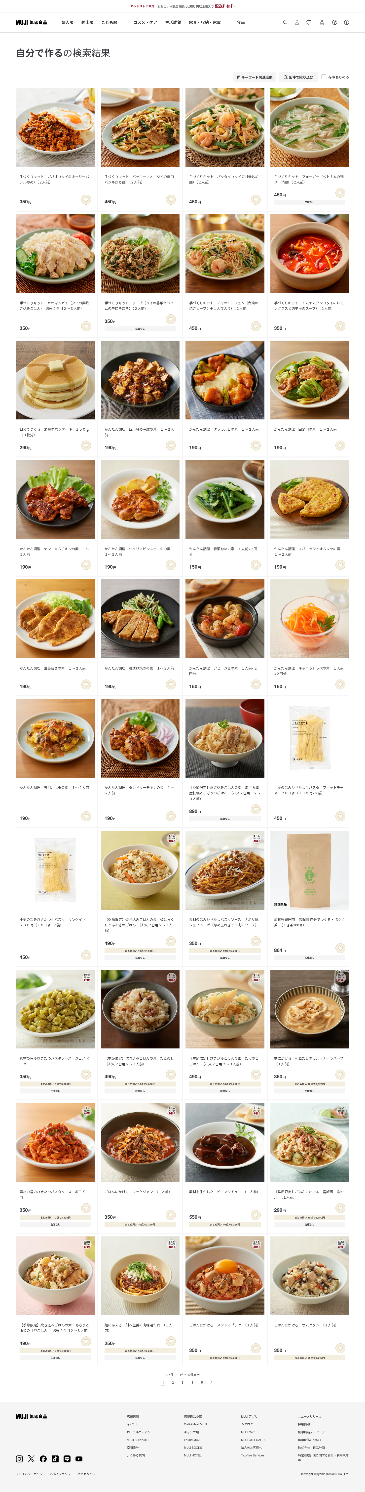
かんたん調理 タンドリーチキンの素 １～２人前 (139, 790)
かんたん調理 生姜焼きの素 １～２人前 (53, 668)
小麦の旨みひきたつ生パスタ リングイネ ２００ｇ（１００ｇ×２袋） (54, 922)
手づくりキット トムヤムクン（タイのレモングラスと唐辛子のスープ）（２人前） (309, 305)
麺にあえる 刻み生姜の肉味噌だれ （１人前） (138, 1327)
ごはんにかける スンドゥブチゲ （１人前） (224, 1324)
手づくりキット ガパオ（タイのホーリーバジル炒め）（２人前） (54, 179)
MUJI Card (248, 1432)
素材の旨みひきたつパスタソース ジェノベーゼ (54, 1061)
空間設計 (133, 1447)
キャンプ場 (191, 1432)
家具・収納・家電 (205, 22)
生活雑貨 (173, 22)
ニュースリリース (309, 1416)
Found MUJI (192, 1440)
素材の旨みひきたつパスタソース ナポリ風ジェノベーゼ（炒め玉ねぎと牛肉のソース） (223, 922)
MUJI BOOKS (193, 1447)
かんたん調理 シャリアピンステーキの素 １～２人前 (139, 551)
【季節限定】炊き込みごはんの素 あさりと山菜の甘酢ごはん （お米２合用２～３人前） (55, 1327)
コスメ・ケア (145, 22)
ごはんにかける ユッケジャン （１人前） (138, 1191)
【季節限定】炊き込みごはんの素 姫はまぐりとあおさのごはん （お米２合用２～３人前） (139, 925)
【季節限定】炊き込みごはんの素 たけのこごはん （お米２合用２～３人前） (224, 1061)
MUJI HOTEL (193, 1455)
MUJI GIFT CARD (253, 1440)
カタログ (247, 1424)
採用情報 (304, 1424)
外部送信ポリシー (61, 1474)
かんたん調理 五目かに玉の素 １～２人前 (54, 787)
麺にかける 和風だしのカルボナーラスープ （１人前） (310, 1061)
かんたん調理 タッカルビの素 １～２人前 (224, 429)
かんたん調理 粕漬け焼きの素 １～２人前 (139, 668)
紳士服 (87, 22)
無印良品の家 (193, 1416)
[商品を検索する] (285, 22)
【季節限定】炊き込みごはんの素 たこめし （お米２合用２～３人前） (141, 1061)
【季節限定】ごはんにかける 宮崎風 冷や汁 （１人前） (309, 1194)
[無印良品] (31, 1416)
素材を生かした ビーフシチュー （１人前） (224, 1191)
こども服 (109, 22)
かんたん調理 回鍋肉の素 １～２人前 (305, 429)
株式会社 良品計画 (311, 1447)
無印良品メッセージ (311, 1432)
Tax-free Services (252, 1455)
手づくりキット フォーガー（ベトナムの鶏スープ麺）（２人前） (309, 179)
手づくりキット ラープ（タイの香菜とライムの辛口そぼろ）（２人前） (139, 305)
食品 (241, 22)
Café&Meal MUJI (195, 1424)
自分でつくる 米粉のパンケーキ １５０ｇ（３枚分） (54, 432)
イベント (133, 1424)
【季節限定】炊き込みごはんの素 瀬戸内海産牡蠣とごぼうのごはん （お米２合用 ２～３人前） (224, 793)
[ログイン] (297, 22)
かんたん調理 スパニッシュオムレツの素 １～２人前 (309, 551)
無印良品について (310, 1440)
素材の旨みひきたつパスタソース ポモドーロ (54, 1194)
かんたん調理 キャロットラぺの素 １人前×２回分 (309, 671)
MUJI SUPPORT (138, 1440)
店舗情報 (133, 1416)
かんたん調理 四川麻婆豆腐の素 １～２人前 (139, 432)
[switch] (86, 200)
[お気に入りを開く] (308, 22)
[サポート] (346, 22)
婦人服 (67, 22)
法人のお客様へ (251, 1447)
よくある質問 (136, 1455)
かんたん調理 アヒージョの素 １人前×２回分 (223, 671)
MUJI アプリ (249, 1416)
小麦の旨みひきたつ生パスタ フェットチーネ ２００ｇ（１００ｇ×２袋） (309, 790)
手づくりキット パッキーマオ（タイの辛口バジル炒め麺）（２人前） (139, 179)
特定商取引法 (86, 1474)
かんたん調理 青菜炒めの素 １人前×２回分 (223, 551)
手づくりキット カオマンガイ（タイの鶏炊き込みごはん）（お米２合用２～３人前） (54, 305)
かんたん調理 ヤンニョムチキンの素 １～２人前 (54, 551)
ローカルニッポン (139, 1432)
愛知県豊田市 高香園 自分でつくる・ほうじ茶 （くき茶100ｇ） (309, 922)
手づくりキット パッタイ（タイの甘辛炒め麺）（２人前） (224, 179)
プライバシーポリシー (31, 1474)
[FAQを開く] (334, 22)
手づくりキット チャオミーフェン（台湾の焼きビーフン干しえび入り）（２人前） (223, 305)
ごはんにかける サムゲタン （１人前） (306, 1324)
